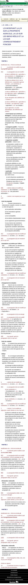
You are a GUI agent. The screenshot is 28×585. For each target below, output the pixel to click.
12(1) (2, 520)
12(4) (2, 557)
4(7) (2, 317)
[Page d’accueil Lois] (0, 5)
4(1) (2, 233)
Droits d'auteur (14, 575)
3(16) (3, 355)
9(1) (2, 455)
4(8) (2, 336)
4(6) (2, 314)
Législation (2, 3)
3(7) (3, 285)
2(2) (2, 187)
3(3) (3, 245)
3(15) (3, 343)
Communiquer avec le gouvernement (14, 579)
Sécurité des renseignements (14, 577)
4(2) (2, 238)
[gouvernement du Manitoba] (4, 1)
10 (1, 497)
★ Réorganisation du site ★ (7, 5)
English (26, 1)
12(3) (2, 540)
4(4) (2, 278)
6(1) (2, 387)
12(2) (2, 537)
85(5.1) (4, 482)
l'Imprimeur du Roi (7, 14)
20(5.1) (4, 547)
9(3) (2, 475)
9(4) (2, 493)
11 (1, 515)
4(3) (2, 273)
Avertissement (14, 572)
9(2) (2, 472)
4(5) (2, 307)
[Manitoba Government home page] (14, 582)
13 (1, 565)
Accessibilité (14, 570)
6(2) (2, 403)
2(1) (2, 71)
